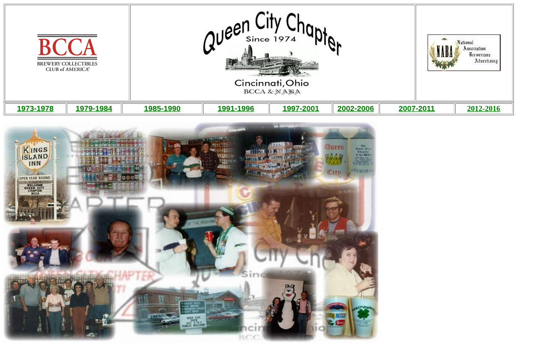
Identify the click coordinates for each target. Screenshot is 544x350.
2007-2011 (417, 108)
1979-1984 (94, 108)
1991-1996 (236, 108)
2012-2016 (483, 108)
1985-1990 (162, 108)
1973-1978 (35, 108)
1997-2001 (301, 108)
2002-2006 (355, 108)
